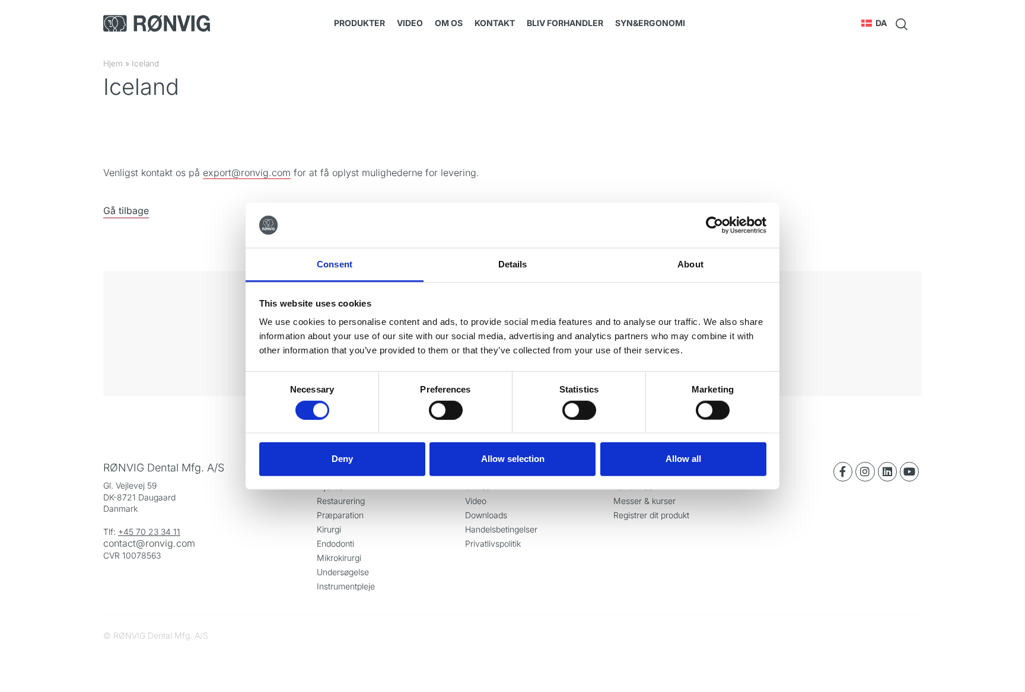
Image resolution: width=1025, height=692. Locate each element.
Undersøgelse (343, 572)
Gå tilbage (126, 210)
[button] (874, 23)
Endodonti (335, 543)
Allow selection (513, 459)
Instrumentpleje (346, 586)
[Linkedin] (887, 471)
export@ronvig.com (247, 172)
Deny (342, 459)
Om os (449, 23)
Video (410, 23)
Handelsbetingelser (501, 529)
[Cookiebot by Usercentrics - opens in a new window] (714, 225)
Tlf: (110, 532)
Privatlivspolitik (493, 543)
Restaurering (341, 501)
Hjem (113, 63)
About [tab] (690, 264)
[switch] (446, 409)
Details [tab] (512, 264)
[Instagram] (864, 471)
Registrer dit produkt (651, 515)
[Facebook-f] (842, 471)
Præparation (340, 515)
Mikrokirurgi (339, 558)
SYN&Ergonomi (650, 23)
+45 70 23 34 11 (149, 532)
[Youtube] (909, 471)
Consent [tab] (334, 264)
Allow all (683, 459)
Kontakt (495, 23)
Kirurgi (329, 529)
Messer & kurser (644, 501)
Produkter (359, 23)
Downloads (486, 515)
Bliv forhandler (565, 23)
